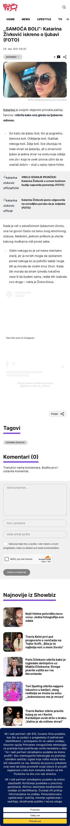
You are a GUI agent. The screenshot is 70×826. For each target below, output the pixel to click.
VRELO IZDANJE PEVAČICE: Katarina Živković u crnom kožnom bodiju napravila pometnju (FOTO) (43, 181)
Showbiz (11, 57)
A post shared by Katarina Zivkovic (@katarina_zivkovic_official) (35, 384)
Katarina (9, 110)
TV (60, 19)
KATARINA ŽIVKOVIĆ (15, 442)
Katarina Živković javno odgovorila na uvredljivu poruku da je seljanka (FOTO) (43, 203)
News (26, 19)
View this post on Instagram (20, 338)
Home (11, 19)
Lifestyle (44, 19)
